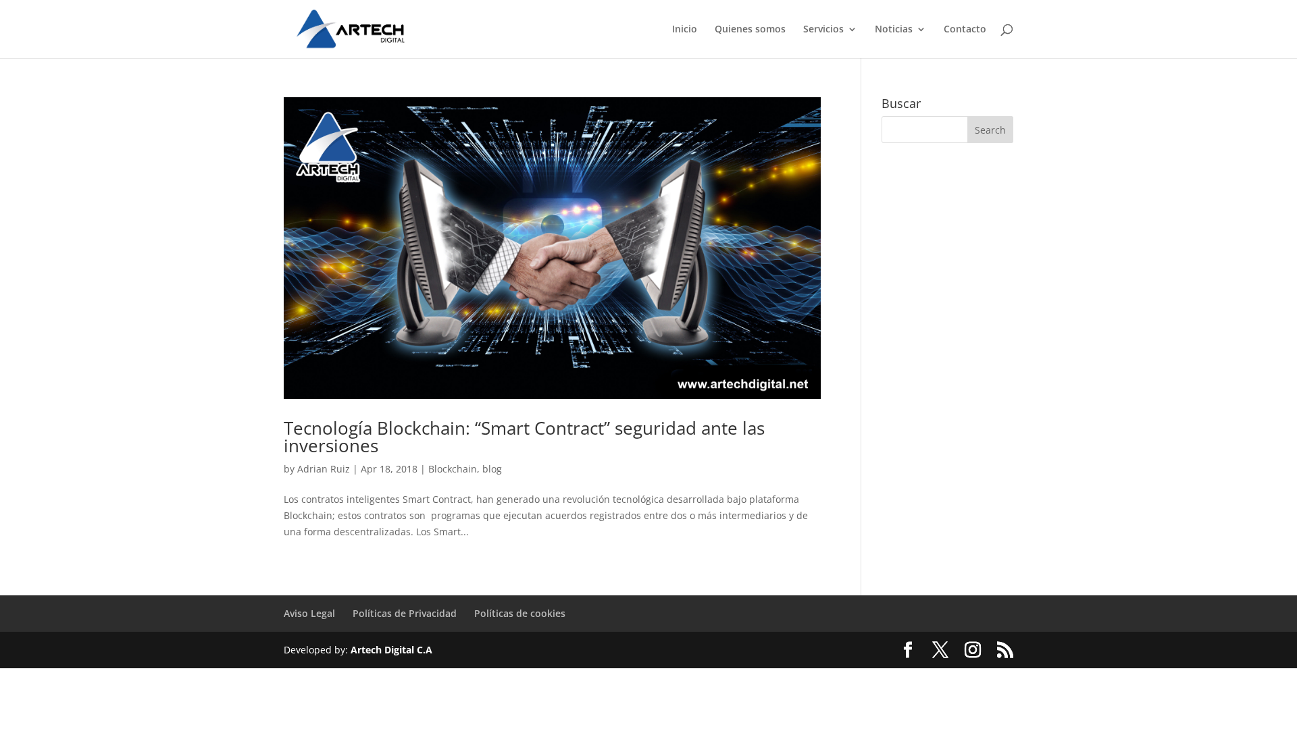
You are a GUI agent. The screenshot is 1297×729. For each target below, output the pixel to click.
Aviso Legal (309, 613)
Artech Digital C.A (391, 649)
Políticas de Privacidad (405, 613)
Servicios (823, 29)
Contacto (965, 29)
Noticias (894, 29)
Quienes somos (750, 29)
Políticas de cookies (519, 613)
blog (492, 468)
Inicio (684, 29)
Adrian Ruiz (323, 468)
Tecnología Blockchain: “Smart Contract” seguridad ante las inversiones (524, 437)
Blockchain (452, 468)
